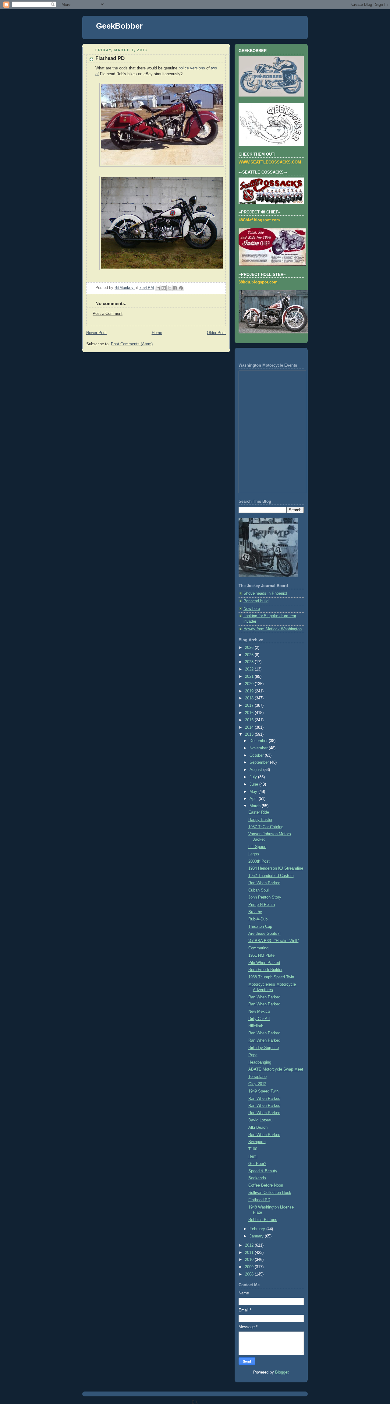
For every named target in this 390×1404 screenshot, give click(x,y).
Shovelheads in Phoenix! (265, 593)
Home (157, 333)
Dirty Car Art (259, 1019)
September (260, 762)
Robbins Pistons (262, 1220)
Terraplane (257, 1077)
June (254, 784)
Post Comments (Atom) (132, 344)
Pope (252, 1055)
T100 (252, 1149)
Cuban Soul (258, 890)
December (259, 741)
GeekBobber (119, 25)
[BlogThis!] (164, 288)
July (254, 777)
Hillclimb (255, 1026)
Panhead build (255, 601)
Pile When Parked (264, 963)
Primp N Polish (261, 905)
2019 (250, 691)
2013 (250, 734)
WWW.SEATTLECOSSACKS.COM (270, 162)
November (259, 748)
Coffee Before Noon (265, 1185)
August (256, 770)
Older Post (216, 333)
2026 (250, 648)
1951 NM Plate (261, 955)
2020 (250, 684)
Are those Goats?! (264, 933)
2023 (250, 662)
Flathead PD (259, 1200)
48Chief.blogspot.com (259, 220)
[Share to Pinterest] (181, 288)
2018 (250, 698)
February (258, 1229)
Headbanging (259, 1062)
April (254, 799)
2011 (250, 1253)
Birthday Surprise (263, 1048)
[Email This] (158, 288)
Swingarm (257, 1142)
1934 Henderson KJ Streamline (275, 868)
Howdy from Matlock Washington (272, 629)
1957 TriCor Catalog (265, 827)
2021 (250, 676)
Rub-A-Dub (258, 919)
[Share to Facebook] (175, 288)
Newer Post (96, 333)
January (257, 1236)
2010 (250, 1260)
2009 (250, 1267)
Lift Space (257, 847)
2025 (250, 655)
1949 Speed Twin (263, 1091)
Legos (253, 854)
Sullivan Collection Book (269, 1193)
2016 (250, 713)
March (256, 806)
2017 (250, 705)
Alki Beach (258, 1127)
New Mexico (259, 1011)
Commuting (258, 948)
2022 (250, 669)
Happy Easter (260, 820)
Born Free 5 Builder (265, 970)
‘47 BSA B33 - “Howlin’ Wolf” (273, 941)
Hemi (252, 1156)
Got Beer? (257, 1164)
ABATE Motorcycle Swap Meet (275, 1069)
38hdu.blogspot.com (258, 282)
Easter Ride (258, 812)
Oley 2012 (257, 1084)
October (257, 755)
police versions (192, 68)
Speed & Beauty (262, 1171)
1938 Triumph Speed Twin (271, 977)
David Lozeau (260, 1120)
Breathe (255, 912)
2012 (250, 1245)
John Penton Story (264, 897)
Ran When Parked (264, 883)
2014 (250, 727)
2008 (250, 1274)
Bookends (257, 1178)
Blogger (281, 1372)
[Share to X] (169, 288)
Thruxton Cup (260, 926)
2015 (250, 720)
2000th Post (259, 861)
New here (251, 609)
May (254, 792)
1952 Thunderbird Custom (271, 876)
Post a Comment (107, 313)
